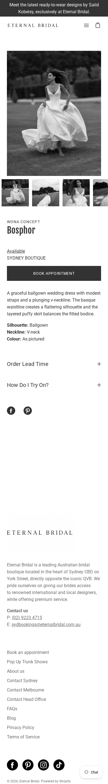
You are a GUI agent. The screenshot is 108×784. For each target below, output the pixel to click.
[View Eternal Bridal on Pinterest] (28, 764)
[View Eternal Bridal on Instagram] (43, 764)
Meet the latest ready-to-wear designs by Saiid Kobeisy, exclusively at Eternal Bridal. (54, 8)
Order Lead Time (27, 364)
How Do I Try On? (27, 385)
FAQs (12, 708)
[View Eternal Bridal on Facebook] (12, 764)
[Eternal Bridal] (33, 25)
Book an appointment (28, 652)
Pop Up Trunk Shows (27, 661)
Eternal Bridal (29, 781)
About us (15, 671)
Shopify (64, 781)
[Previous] (6, 113)
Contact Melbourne (25, 690)
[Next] (101, 113)
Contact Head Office (26, 699)
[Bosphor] (15, 193)
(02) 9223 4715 (27, 617)
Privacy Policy (20, 727)
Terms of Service (23, 737)
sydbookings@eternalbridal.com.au (46, 624)
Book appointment (53, 273)
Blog (11, 718)
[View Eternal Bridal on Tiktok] (59, 764)
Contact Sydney (22, 680)
